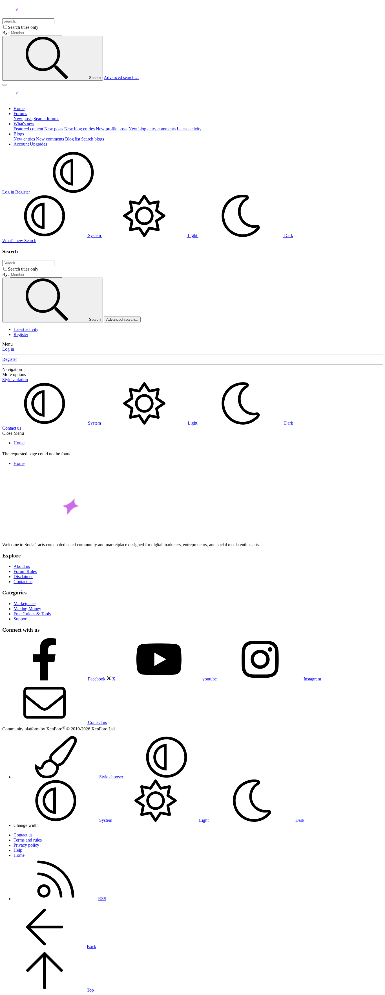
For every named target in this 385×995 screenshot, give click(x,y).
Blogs (19, 133)
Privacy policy (26, 845)
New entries (24, 139)
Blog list (72, 139)
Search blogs (92, 139)
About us (22, 566)
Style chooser (111, 776)
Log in (8, 349)
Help (18, 850)
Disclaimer (23, 576)
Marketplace (25, 603)
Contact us (11, 428)
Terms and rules (28, 840)
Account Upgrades (30, 144)
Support (21, 618)
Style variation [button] (15, 379)
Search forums (46, 118)
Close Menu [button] (13, 433)
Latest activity (189, 128)
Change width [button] (26, 825)
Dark (288, 235)
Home (19, 108)
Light (192, 235)
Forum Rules (25, 571)
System (94, 235)
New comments (50, 139)
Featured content (28, 128)
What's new (24, 123)
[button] (73, 192)
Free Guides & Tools (32, 613)
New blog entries (79, 128)
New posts (23, 118)
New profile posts (111, 128)
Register (21, 334)
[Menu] (4, 84)
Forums (20, 113)
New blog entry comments (152, 128)
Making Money (27, 608)
